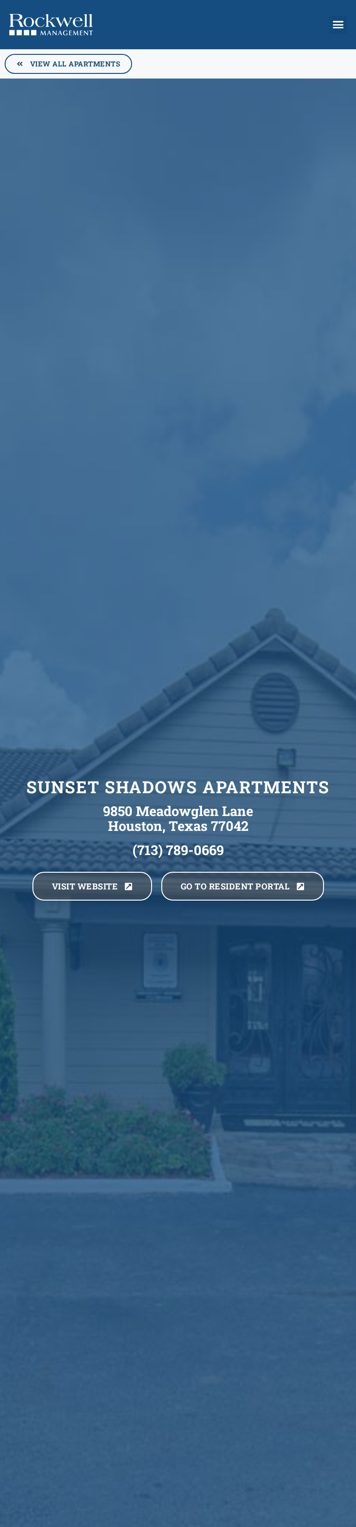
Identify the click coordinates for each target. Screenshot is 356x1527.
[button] (338, 24)
